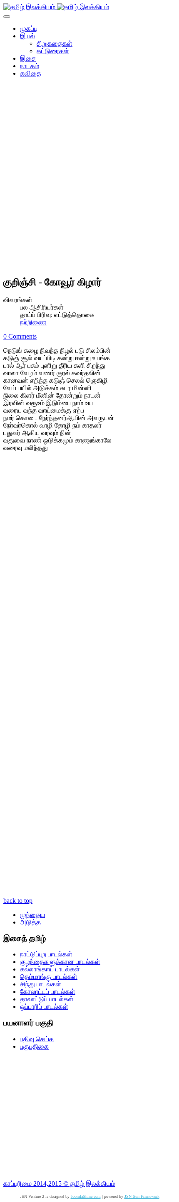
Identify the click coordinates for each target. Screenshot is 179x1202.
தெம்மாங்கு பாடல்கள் (48, 976)
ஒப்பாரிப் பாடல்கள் (44, 1006)
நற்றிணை (33, 322)
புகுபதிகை (34, 1046)
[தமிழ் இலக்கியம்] (56, 6)
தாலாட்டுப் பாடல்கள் (47, 999)
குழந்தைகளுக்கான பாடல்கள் (60, 961)
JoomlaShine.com (86, 1196)
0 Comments (20, 336)
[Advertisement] (89, 179)
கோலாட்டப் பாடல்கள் (47, 991)
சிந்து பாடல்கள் (40, 984)
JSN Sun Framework (141, 1196)
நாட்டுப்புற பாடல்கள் (46, 954)
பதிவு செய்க (37, 1038)
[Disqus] (89, 570)
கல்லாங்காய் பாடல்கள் (50, 969)
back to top (17, 900)
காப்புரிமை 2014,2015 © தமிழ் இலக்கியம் (59, 1183)
